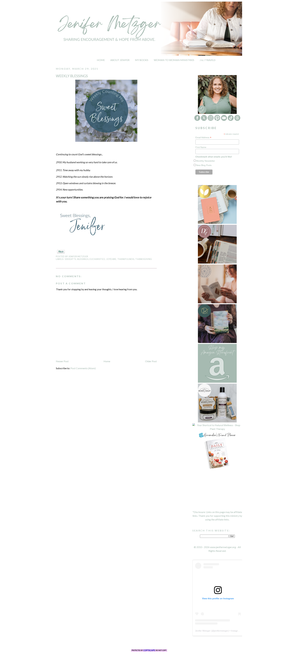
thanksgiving (143, 259)
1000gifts (70, 259)
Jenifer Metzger (202, 630)
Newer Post (62, 361)
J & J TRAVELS (207, 59)
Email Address (203, 137)
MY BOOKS (141, 59)
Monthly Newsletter (205, 161)
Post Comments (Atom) (83, 368)
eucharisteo (97, 259)
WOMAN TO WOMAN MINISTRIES (174, 59)
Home (107, 361)
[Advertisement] (217, 489)
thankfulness (125, 259)
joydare (111, 259)
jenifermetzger (221, 630)
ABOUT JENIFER (119, 59)
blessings (82, 259)
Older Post (151, 361)
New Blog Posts (204, 165)
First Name (200, 147)
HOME (101, 59)
